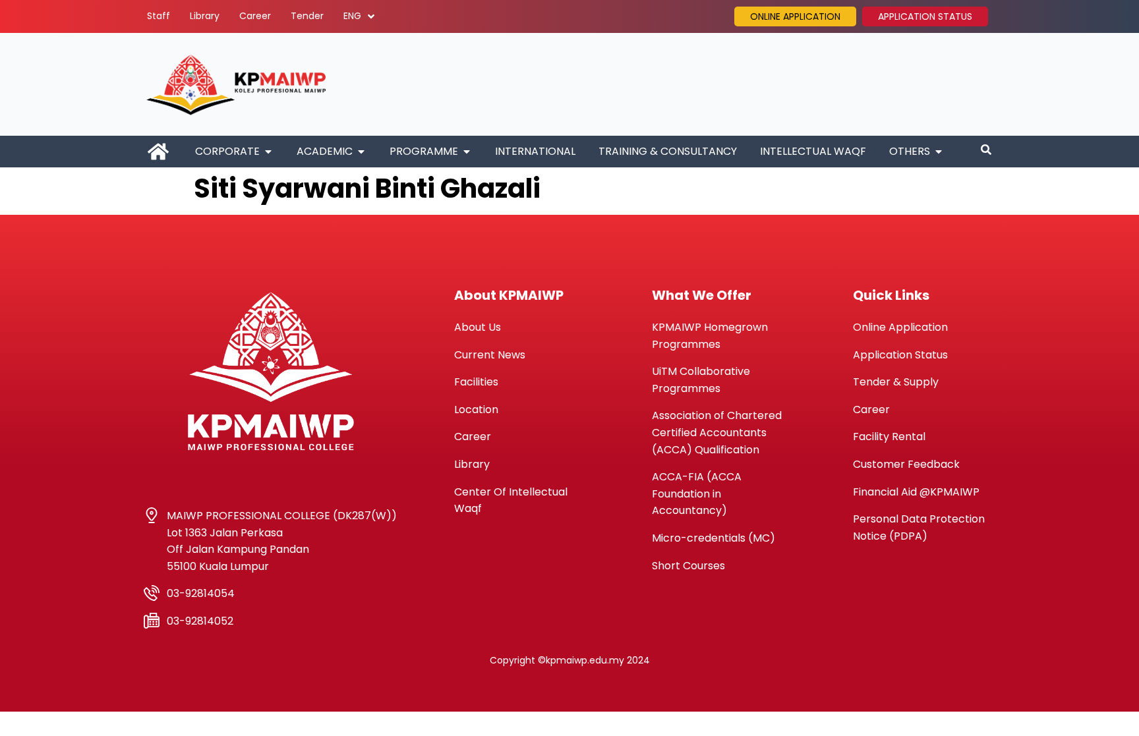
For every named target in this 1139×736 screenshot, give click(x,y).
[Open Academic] (361, 151)
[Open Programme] (466, 151)
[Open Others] (938, 151)
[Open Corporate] (268, 151)
